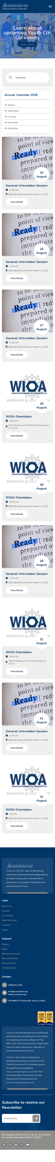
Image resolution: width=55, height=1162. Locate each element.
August (11, 105)
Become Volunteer (11, 953)
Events (5, 944)
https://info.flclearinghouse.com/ (20, 1082)
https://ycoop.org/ (17, 994)
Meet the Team (9, 920)
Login (5, 929)
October (12, 116)
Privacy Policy (9, 963)
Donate (6, 910)
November (13, 122)
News (5, 949)
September (13, 110)
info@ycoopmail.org (18, 991)
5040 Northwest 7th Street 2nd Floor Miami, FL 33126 (28, 426)
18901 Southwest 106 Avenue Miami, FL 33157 (27, 662)
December (13, 128)
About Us (6, 906)
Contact (6, 925)
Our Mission (8, 915)
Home (23, 44)
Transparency (9, 967)
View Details (17, 202)
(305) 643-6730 (15, 985)
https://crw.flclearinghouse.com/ (20, 1072)
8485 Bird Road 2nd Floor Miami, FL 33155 (28, 194)
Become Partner (10, 958)
